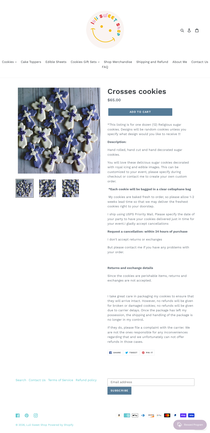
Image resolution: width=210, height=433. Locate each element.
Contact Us (37, 380)
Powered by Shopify (60, 424)
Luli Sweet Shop (36, 424)
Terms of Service (60, 380)
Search (21, 380)
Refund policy (86, 380)
